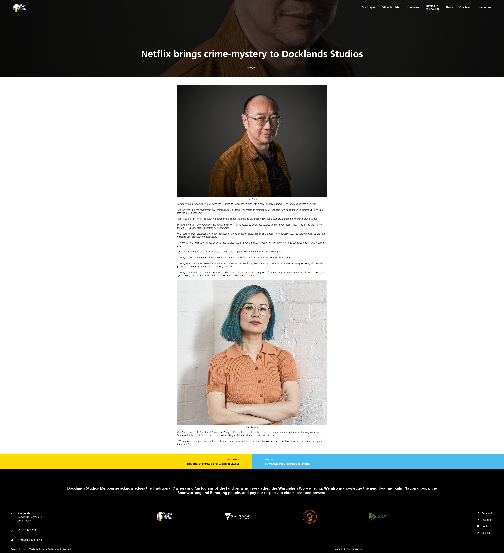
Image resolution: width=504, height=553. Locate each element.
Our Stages (368, 7)
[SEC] (309, 516)
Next (287, 462)
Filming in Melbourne (432, 7)
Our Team (465, 7)
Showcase (413, 7)
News (449, 7)
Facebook (487, 513)
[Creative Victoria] (237, 516)
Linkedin (486, 533)
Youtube (486, 526)
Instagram (487, 520)
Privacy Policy (18, 549)
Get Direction (24, 521)
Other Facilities (391, 7)
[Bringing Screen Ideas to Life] (53, 8)
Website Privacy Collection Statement (50, 549)
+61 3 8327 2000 (27, 530)
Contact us (484, 7)
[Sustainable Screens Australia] (379, 517)
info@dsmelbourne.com (30, 540)
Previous (213, 462)
